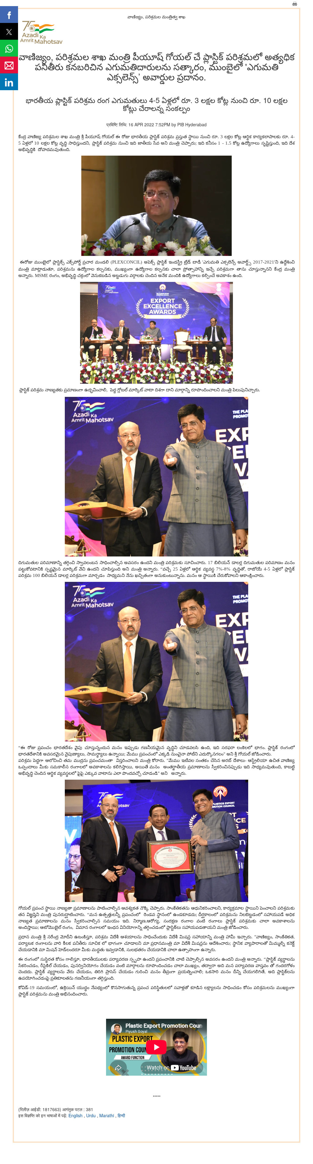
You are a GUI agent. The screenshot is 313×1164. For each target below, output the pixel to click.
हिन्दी (121, 1115)
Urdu (91, 1115)
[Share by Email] (9, 65)
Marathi (107, 1115)
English (76, 1115)
